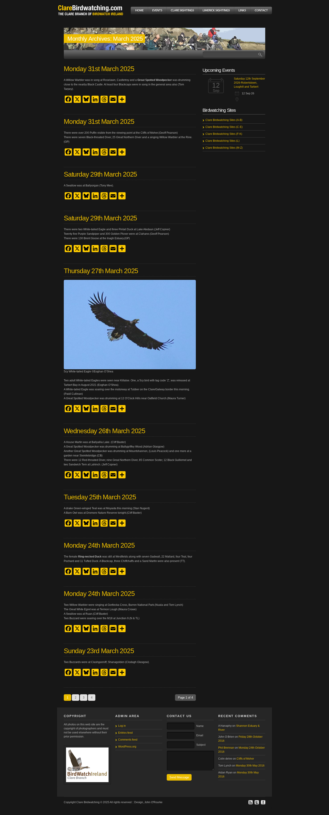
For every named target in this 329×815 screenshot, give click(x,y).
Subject (200, 744)
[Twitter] (256, 803)
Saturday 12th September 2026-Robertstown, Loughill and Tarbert (249, 82)
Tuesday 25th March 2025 (100, 497)
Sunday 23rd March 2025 (99, 651)
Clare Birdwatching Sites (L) (222, 140)
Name (200, 726)
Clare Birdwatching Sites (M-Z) (224, 147)
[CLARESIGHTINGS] (182, 10)
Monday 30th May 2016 (250, 765)
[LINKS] (242, 10)
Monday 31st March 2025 (99, 68)
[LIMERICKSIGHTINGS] (216, 10)
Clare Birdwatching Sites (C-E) (224, 127)
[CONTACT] (261, 10)
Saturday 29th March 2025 (100, 174)
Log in (122, 725)
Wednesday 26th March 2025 (104, 431)
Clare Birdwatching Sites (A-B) (223, 120)
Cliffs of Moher (245, 758)
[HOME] (139, 10)
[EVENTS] (157, 10)
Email (199, 735)
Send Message (179, 777)
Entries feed (125, 732)
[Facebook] (263, 803)
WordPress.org (127, 746)
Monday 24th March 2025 (99, 545)
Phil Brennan (226, 747)
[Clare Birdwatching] (90, 18)
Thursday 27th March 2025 (101, 270)
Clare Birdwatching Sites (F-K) (223, 133)
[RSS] (250, 803)
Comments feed (127, 739)
